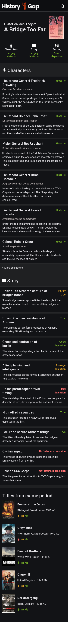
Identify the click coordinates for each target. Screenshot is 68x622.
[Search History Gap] (62, 7)
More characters (13, 267)
